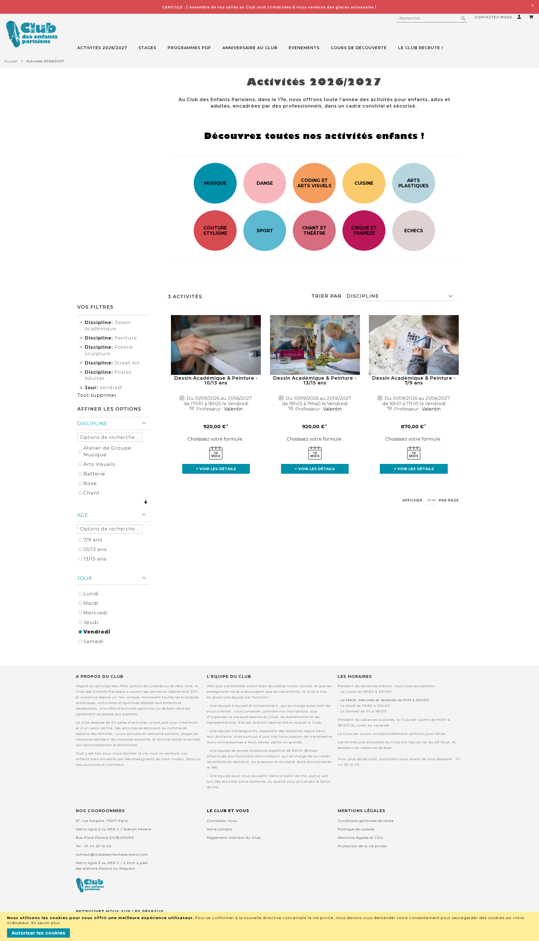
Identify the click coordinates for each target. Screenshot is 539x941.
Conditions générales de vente (366, 821)
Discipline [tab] (92, 423)
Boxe (90, 483)
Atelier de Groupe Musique (107, 451)
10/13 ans (95, 549)
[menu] (308, 47)
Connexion (520, 16)
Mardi (91, 603)
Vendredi (97, 632)
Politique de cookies (356, 829)
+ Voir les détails (216, 468)
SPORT (265, 230)
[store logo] (32, 34)
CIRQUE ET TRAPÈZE (364, 230)
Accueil (11, 61)
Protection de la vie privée (362, 846)
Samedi (93, 641)
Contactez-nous (493, 17)
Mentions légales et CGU (360, 837)
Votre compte (219, 829)
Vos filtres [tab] (95, 307)
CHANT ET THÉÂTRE (314, 230)
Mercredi (95, 613)
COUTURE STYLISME (215, 230)
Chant (91, 493)
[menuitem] (105, 47)
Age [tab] (82, 515)
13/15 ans (95, 559)
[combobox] (432, 18)
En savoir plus (45, 923)
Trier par (326, 296)
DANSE (265, 183)
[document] (270, 926)
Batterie (94, 474)
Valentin (233, 409)
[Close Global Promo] (532, 5)
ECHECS (413, 230)
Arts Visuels (99, 464)
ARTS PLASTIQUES (413, 183)
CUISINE (364, 183)
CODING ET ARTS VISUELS (314, 183)
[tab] (308, 47)
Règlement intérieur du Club (234, 837)
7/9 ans (92, 540)
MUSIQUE (215, 183)
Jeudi (90, 622)
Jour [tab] (84, 578)
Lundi (91, 593)
